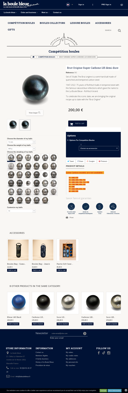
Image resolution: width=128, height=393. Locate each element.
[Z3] (36, 166)
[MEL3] (36, 192)
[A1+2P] (28, 200)
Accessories (103, 22)
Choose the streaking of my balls (20, 152)
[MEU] (53, 192)
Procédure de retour (43, 365)
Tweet (71, 161)
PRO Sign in (106, 5)
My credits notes (72, 356)
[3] (45, 157)
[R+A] (11, 200)
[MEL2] (28, 192)
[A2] (53, 183)
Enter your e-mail (57, 338)
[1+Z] (28, 175)
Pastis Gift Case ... (65, 264)
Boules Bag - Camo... (16, 264)
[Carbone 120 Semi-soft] (92, 303)
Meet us (45, 12)
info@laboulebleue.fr (23, 376)
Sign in (81, 5)
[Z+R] (53, 175)
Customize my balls (15, 207)
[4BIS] (11, 166)
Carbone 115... (38, 317)
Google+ (91, 161)
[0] (11, 157)
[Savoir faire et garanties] (93, 208)
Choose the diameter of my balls (20, 139)
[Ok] (84, 333)
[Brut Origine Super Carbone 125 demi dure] (12, 124)
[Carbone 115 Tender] (43, 303)
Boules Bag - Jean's (41, 264)
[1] (28, 157)
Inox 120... (110, 317)
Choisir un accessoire (88, 148)
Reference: (70, 73)
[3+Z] (45, 175)
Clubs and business (29, 12)
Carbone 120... (87, 317)
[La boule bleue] (21, 5)
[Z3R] (19, 183)
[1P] (36, 200)
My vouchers (70, 365)
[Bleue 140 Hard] (18, 303)
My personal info (72, 362)
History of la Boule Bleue (45, 362)
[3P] (19, 200)
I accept (103, 390)
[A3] (11, 192)
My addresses (71, 359)
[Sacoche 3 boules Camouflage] (18, 250)
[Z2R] (11, 183)
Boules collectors (52, 22)
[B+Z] (53, 166)
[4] (53, 157)
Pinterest (103, 161)
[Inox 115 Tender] (68, 303)
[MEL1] (19, 192)
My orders (69, 352)
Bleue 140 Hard (14, 317)
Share (80, 161)
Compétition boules (21, 22)
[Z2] (28, 166)
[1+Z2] (28, 183)
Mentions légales (42, 356)
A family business (42, 359)
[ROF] (19, 157)
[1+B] (19, 175)
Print (71, 217)
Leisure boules (80, 22)
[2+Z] (36, 175)
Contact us (57, 12)
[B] (45, 192)
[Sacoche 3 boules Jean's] (43, 250)
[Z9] (45, 166)
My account (74, 348)
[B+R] (11, 175)
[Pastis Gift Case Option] (68, 250)
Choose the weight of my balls (19, 145)
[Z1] (19, 166)
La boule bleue (10, 12)
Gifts (11, 29)
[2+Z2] (36, 183)
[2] (36, 157)
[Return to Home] (33, 57)
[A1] (45, 183)
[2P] (45, 200)
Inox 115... (61, 317)
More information (114, 390)
